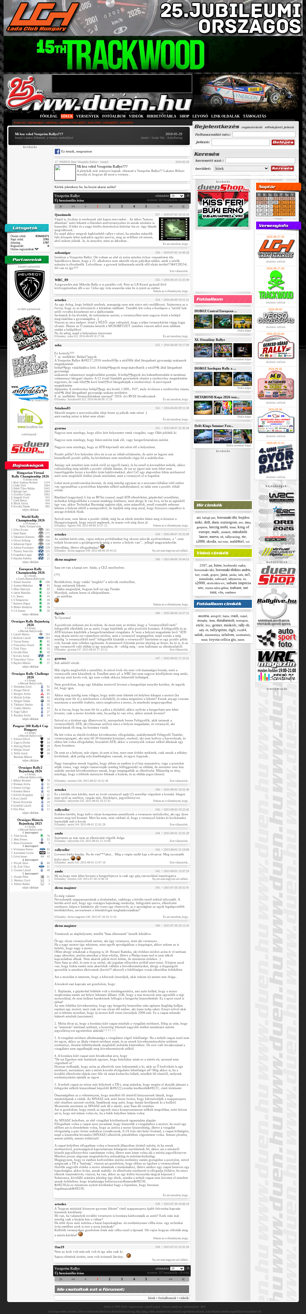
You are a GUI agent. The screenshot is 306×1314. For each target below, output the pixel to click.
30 (292, 206)
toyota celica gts (222, 639)
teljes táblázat (30, 509)
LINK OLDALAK (225, 116)
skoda (211, 541)
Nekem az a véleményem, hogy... (171, 291)
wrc (248, 541)
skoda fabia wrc (216, 583)
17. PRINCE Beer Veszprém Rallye (76, 162)
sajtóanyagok (35, 122)
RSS (203, 1306)
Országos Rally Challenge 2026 (30, 675)
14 (281, 198)
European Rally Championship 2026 (30, 570)
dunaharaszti (225, 620)
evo (241, 522)
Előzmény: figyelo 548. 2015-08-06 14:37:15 (80, 525)
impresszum (136, 1306)
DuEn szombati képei (238, 359)
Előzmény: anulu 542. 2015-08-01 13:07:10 (79, 862)
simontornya (212, 635)
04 (281, 210)
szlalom (227, 634)
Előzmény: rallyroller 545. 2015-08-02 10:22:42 (82, 800)
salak (199, 634)
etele (200, 625)
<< (73, 206)
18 (264, 202)
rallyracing (232, 536)
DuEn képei (244, 330)
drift (207, 522)
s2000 (200, 541)
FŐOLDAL (49, 116)
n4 (221, 536)
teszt (204, 639)
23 (292, 202)
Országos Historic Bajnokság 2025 (30, 821)
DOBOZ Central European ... (216, 311)
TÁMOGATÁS (254, 116)
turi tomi (223, 541)
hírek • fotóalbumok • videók (168, 1298)
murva (213, 537)
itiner (233, 527)
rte (244, 536)
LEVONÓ (200, 116)
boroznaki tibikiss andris (233, 570)
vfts (220, 592)
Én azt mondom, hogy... (176, 243)
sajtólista (64, 122)
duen (215, 522)
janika (232, 574)
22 (287, 202)
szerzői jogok (152, 1306)
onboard (221, 579)
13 (275, 198)
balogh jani (208, 517)
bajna (226, 616)
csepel (243, 616)
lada (240, 574)
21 (281, 202)
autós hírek (94, 122)
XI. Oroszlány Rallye (210, 339)
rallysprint (218, 630)
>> (170, 206)
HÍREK (67, 116)
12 (287, 214)
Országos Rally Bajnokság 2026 (30, 623)
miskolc (226, 532)
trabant (235, 587)
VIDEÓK (136, 116)
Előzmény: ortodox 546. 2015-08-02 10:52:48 (81, 780)
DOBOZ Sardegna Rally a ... (215, 368)
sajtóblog (51, 122)
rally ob (243, 625)
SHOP (184, 116)
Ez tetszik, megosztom (76, 151)
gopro (214, 574)
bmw (218, 565)
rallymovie (234, 579)
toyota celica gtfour (216, 588)
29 (287, 206)
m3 (247, 574)
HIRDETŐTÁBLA (161, 116)
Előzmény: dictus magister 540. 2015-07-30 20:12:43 (85, 916)
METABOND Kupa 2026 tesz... (217, 397)
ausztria (203, 616)
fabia (247, 522)
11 (264, 198)
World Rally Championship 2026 (30, 518)
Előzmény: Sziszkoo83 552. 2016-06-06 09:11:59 (83, 399)
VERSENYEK (87, 116)
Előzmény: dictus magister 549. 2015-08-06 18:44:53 (85, 550)
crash (205, 574)
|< (61, 206)
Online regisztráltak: (22, 249)
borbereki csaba (234, 565)
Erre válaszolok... (179, 271)
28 (281, 206)
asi (199, 517)
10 (259, 198)
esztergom (229, 522)
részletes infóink (275, 261)
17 (259, 202)
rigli (232, 630)
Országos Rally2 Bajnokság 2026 (30, 769)
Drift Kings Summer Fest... (214, 426)
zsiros (241, 639)
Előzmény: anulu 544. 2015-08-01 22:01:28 (79, 824)
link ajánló (78, 122)
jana (224, 574)
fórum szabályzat (172, 1306)
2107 (203, 565)
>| (183, 206)
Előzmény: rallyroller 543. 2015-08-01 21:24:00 (82, 841)
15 (287, 198)
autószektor (126, 122)
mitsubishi (206, 579)
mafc (215, 531)
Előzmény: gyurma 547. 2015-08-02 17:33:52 (81, 649)
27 (275, 206)
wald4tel (237, 541)
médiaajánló (110, 122)
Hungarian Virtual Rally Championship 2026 (30, 474)
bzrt (197, 574)
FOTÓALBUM (114, 116)
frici (208, 625)
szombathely (243, 635)
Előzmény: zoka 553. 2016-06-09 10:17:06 (79, 336)
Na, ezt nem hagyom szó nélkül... (170, 550)
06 (292, 210)
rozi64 (241, 630)
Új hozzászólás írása (69, 200)
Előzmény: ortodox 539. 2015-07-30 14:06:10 (81, 878)
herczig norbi (218, 527)
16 (292, 198)
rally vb (203, 630)
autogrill (216, 616)
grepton (202, 527)
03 (275, 210)
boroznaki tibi (227, 517)
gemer (217, 625)
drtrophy (202, 620)
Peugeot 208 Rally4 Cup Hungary (30, 727)
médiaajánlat (191, 1306)
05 (287, 210)
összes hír (19, 122)
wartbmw (230, 592)
